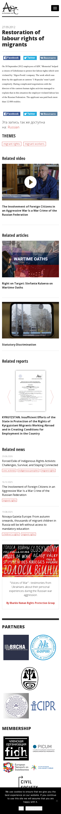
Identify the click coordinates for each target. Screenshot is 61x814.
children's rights (11, 534)
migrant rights (12, 144)
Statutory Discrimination (19, 344)
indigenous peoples (28, 470)
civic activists (9, 470)
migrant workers (34, 144)
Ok (21, 808)
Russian (13, 127)
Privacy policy (34, 808)
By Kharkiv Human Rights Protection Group (30, 603)
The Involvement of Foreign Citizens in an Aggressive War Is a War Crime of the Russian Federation (29, 211)
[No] (56, 800)
